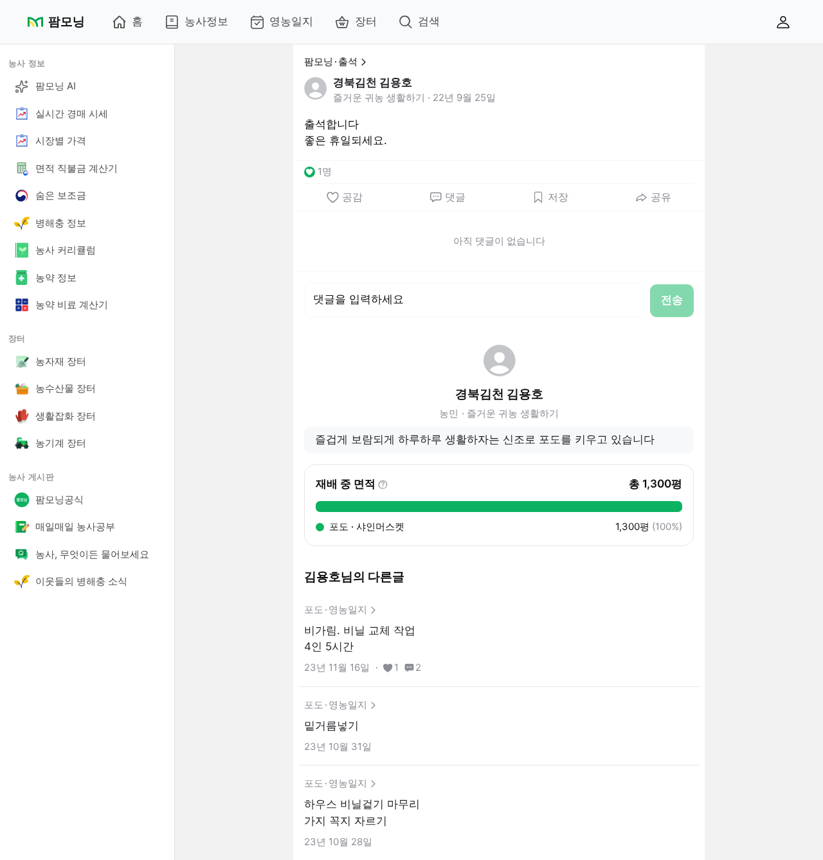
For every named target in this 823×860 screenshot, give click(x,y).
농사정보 (206, 21)
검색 (429, 21)
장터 (366, 21)
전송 (672, 299)
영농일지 (291, 21)
